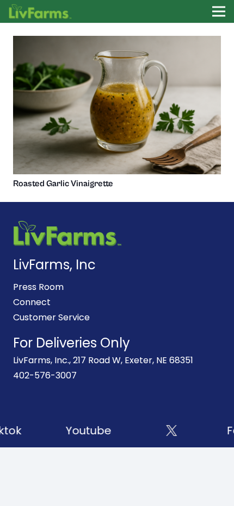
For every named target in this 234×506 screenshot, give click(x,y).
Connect (32, 302)
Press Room (38, 287)
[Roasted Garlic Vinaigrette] (117, 43)
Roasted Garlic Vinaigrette (63, 183)
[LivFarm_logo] (40, 11)
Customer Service (51, 317)
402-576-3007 (45, 375)
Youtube (87, 430)
